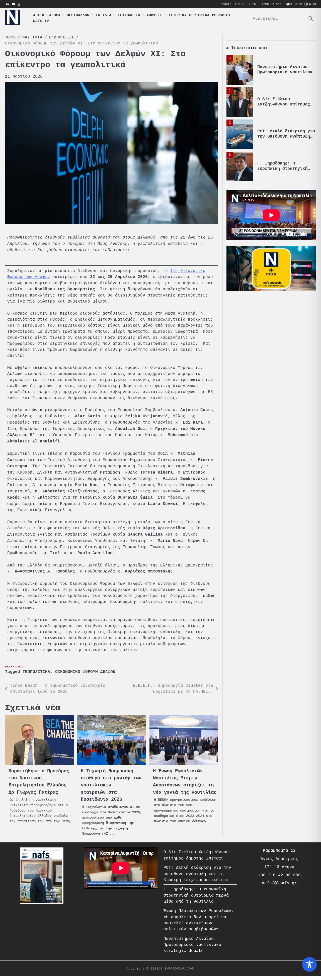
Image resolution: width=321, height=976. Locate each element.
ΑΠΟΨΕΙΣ (154, 15)
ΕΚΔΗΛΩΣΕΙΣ (14, 666)
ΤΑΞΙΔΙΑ (103, 15)
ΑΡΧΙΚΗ (40, 15)
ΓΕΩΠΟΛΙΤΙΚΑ (36, 672)
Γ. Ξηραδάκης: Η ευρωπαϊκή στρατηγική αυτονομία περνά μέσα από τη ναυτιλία (282, 171)
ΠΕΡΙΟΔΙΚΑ (199, 15)
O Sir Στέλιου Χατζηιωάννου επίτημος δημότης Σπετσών (283, 104)
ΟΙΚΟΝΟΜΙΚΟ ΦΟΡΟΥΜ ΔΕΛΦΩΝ (85, 672)
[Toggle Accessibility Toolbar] (309, 964)
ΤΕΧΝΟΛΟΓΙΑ (129, 15)
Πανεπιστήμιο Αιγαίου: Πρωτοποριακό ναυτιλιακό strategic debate (286, 72)
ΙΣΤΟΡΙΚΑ (178, 15)
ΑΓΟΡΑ (54, 15)
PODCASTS (221, 15)
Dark (298, 4)
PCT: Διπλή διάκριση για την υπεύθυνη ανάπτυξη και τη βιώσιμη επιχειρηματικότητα (286, 139)
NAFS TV (41, 21)
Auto (312, 4)
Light (288, 4)
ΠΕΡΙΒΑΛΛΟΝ (78, 15)
